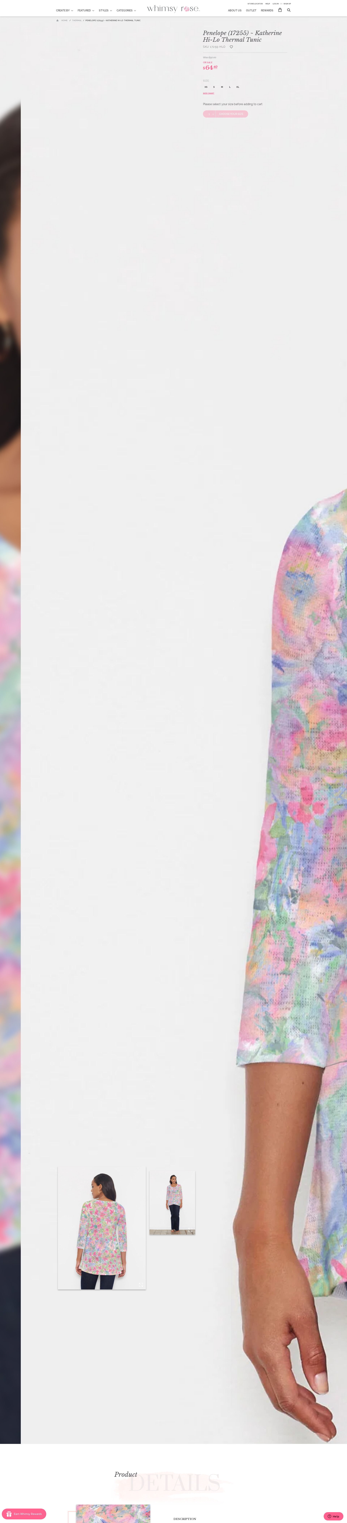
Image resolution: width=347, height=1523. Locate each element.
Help (267, 4)
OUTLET (251, 10)
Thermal (77, 20)
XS (206, 87)
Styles (103, 10)
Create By (63, 10)
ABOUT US (234, 10)
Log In (276, 4)
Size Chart (208, 93)
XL (237, 87)
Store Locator (255, 4)
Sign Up (287, 4)
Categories (124, 10)
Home (64, 20)
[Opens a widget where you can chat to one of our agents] (333, 1516)
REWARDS (267, 10)
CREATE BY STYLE (67, 8)
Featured (84, 10)
